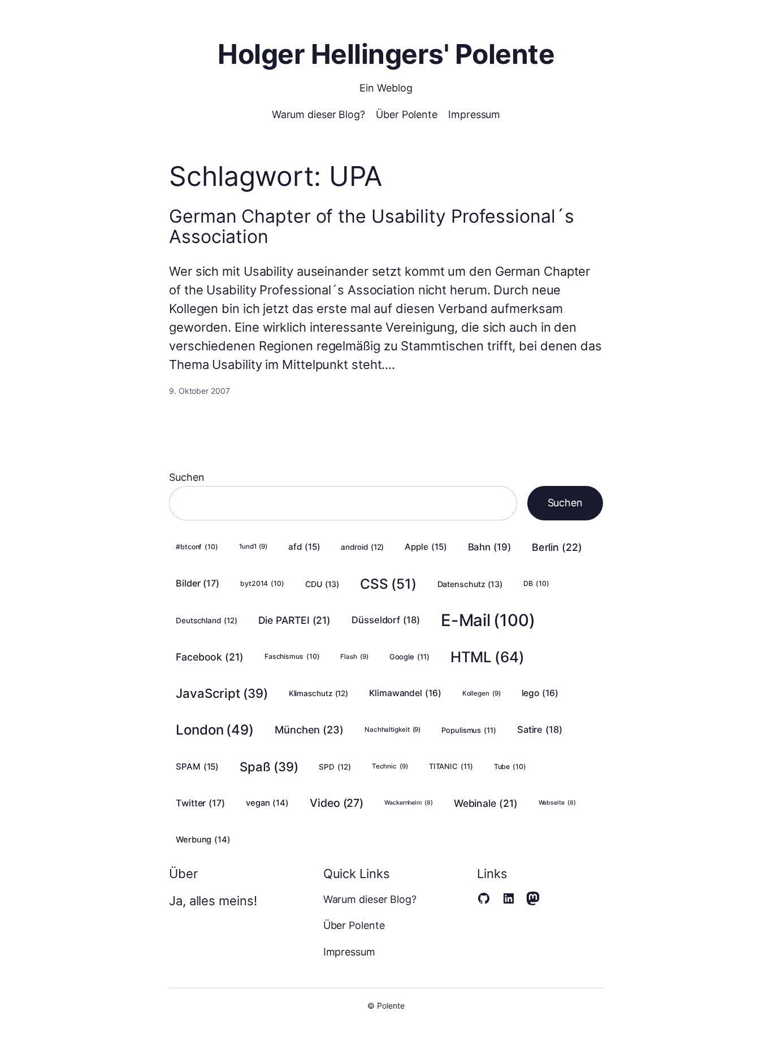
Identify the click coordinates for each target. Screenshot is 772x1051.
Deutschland (206, 620)
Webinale (486, 803)
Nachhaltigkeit (392, 729)
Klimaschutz (319, 693)
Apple (425, 546)
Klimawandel (405, 693)
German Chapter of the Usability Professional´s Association (371, 226)
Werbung (203, 840)
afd (304, 546)
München (309, 729)
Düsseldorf (386, 620)
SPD (334, 766)
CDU (322, 584)
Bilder (197, 583)
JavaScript (222, 693)
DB (536, 583)
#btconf (197, 546)
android (362, 546)
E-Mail (488, 620)
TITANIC (451, 766)
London (215, 730)
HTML (487, 657)
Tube (510, 766)
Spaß (269, 766)
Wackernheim (408, 802)
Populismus (468, 730)
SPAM (197, 766)
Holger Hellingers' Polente (386, 54)
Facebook (210, 657)
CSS (388, 583)
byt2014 (262, 583)
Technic (390, 766)
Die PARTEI (294, 620)
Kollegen (481, 693)
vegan (267, 803)
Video (336, 803)
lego (540, 693)
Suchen (186, 477)
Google (409, 656)
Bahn (489, 547)
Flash (354, 657)
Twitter (200, 803)
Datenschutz (470, 584)
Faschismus (292, 656)
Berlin (557, 547)
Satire (539, 729)
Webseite (557, 802)
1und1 (253, 546)
